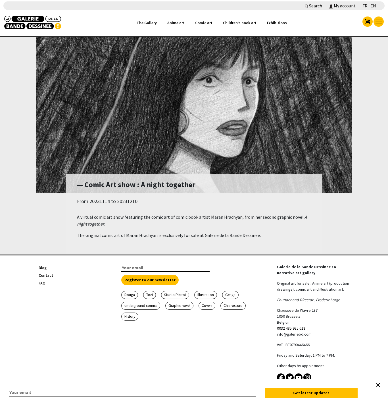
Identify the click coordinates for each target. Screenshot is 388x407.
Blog (43, 267)
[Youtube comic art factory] (299, 376)
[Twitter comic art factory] (290, 376)
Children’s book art (239, 22)
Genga (230, 294)
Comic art (203, 22)
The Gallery (147, 22)
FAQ (42, 283)
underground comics (140, 305)
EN (373, 6)
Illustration (205, 294)
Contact (46, 275)
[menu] (379, 21)
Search (315, 6)
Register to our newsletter (150, 279)
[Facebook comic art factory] (281, 376)
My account (344, 6)
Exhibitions (277, 22)
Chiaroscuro (233, 305)
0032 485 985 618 (291, 328)
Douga (129, 294)
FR (365, 6)
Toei (149, 294)
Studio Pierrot (175, 294)
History (129, 316)
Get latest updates (311, 392)
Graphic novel (179, 305)
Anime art (176, 22)
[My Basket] (367, 21)
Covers (207, 305)
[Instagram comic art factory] (307, 376)
